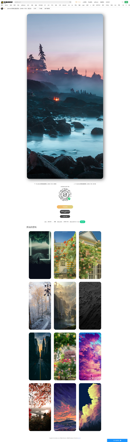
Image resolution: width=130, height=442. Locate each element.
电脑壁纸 (102, 2)
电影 (79, 5)
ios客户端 (65, 216)
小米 (48, 5)
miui (115, 5)
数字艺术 (98, 5)
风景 (15, 5)
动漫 (32, 5)
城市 (94, 5)
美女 (18, 5)
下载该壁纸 (65, 207)
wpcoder (79, 438)
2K (45, 5)
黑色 (76, 5)
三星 (60, 5)
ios (72, 5)
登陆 (123, 2)
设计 (28, 5)
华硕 (112, 5)
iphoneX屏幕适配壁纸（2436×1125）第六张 (86, 184)
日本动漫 (41, 5)
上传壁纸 (84, 2)
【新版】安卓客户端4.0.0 (65, 212)
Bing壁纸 (90, 2)
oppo (83, 5)
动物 (11, 5)
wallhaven (96, 2)
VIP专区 (79, 2)
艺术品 (107, 5)
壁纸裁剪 (82, 221)
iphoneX (64, 5)
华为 (52, 5)
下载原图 (48, 8)
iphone (6, 5)
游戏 (56, 5)
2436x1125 (66, 221)
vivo (69, 5)
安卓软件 (108, 2)
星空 (103, 5)
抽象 (36, 5)
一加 (123, 5)
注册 (126, 2)
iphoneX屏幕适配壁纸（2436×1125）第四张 (47, 184)
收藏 (41, 8)
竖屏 (87, 5)
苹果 (119, 5)
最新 (2, 5)
